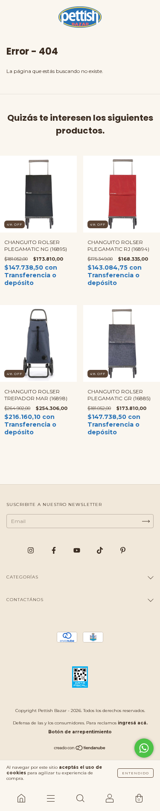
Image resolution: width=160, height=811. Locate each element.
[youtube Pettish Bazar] (77, 550)
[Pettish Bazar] (21, 798)
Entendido (135, 773)
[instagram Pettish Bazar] (31, 550)
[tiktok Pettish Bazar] (100, 550)
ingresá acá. (133, 723)
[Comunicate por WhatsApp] (144, 748)
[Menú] (50, 798)
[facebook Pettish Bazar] (54, 550)
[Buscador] (80, 798)
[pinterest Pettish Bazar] (123, 550)
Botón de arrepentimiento (80, 732)
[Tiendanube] (80, 749)
